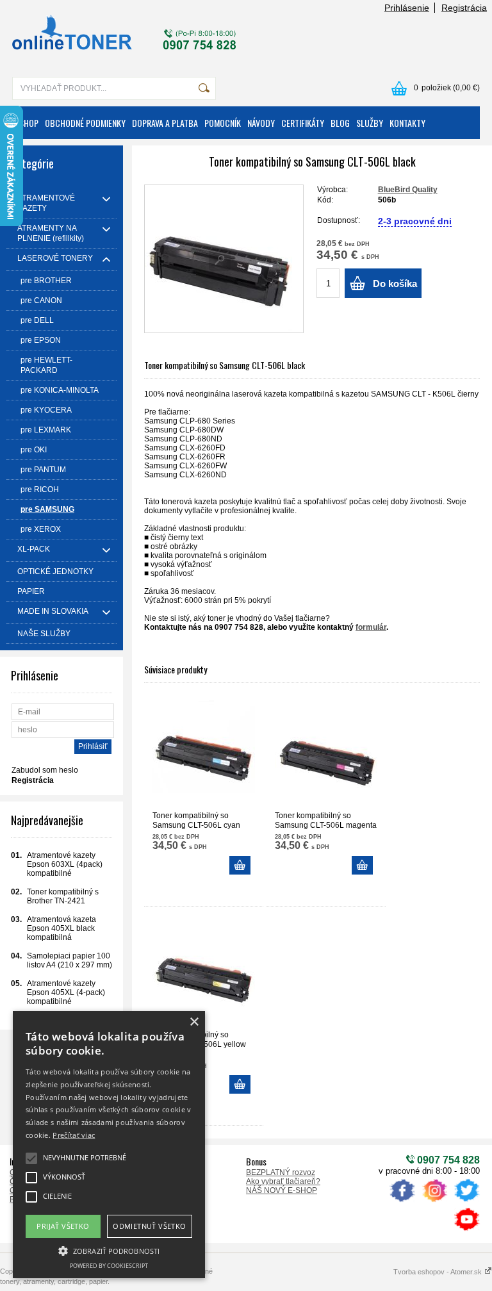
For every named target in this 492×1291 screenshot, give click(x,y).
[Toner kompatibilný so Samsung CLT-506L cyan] (203, 752)
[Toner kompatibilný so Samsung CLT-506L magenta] (326, 752)
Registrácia (464, 8)
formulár (371, 627)
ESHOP (26, 122)
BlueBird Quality (408, 189)
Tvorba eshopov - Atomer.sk (438, 1272)
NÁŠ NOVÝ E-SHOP (281, 1190)
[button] (109, 1250)
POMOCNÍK (222, 122)
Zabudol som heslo (45, 770)
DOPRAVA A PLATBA (165, 122)
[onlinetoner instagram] (434, 1201)
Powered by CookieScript (109, 1266)
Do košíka (395, 283)
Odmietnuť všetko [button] (149, 1226)
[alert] (109, 1144)
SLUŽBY (369, 122)
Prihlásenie (406, 8)
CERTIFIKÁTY (302, 122)
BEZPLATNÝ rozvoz (280, 1172)
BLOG (340, 122)
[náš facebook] (402, 1201)
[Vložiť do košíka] (239, 865)
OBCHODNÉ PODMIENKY (85, 122)
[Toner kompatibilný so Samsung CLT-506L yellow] (203, 971)
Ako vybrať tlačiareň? (283, 1181)
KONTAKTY (407, 122)
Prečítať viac (74, 1135)
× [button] (194, 1022)
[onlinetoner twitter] (466, 1201)
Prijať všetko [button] (63, 1226)
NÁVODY (261, 122)
